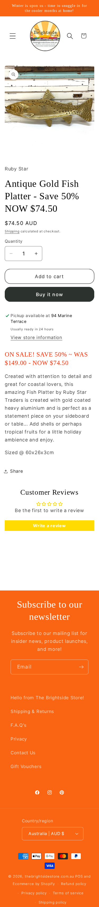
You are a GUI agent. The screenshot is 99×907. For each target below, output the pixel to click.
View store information (36, 337)
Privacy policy (34, 893)
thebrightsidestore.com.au (49, 876)
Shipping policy (53, 902)
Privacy (19, 739)
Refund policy (73, 884)
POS (79, 876)
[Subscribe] (81, 667)
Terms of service (68, 893)
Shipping (12, 231)
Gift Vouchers (26, 766)
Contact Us (23, 752)
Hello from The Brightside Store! (47, 697)
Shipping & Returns (32, 711)
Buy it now (49, 294)
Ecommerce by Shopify (34, 884)
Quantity (14, 241)
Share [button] (16, 471)
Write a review (49, 525)
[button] (13, 36)
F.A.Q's (19, 725)
